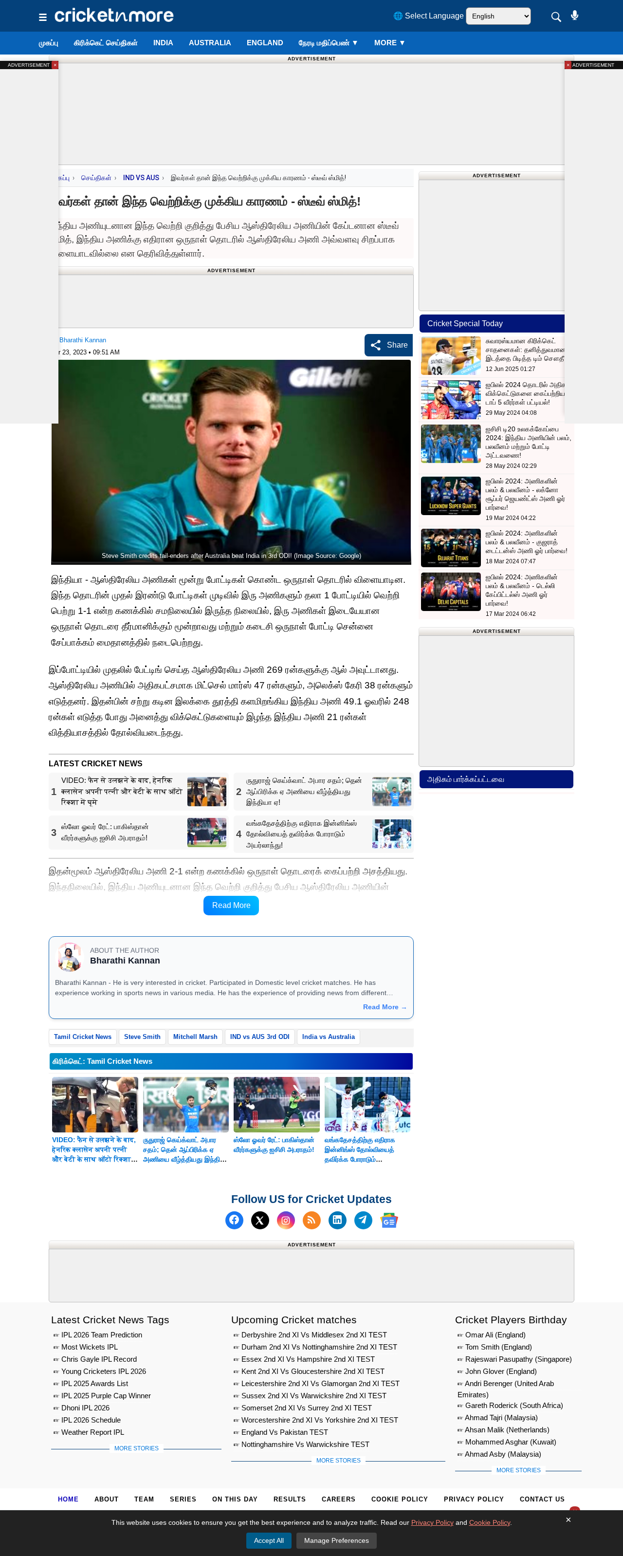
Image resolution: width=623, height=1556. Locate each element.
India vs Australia (328, 1036)
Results (290, 1499)
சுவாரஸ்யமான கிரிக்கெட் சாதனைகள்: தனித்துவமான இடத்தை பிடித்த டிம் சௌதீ (526, 349)
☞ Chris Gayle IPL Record (95, 1359)
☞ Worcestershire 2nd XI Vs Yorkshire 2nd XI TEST (316, 1420)
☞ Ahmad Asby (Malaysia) (499, 1454)
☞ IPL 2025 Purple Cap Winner (102, 1395)
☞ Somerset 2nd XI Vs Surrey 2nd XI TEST (303, 1408)
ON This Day (235, 1499)
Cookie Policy (399, 1499)
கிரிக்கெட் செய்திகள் (106, 42)
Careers (339, 1499)
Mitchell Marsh (195, 1036)
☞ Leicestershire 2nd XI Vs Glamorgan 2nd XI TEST (317, 1383)
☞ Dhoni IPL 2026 (82, 1408)
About (106, 1499)
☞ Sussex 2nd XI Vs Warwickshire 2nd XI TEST (310, 1395)
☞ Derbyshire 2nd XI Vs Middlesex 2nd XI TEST (310, 1335)
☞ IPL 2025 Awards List (91, 1383)
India (163, 42)
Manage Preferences (336, 1540)
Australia (210, 42)
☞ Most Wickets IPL (86, 1347)
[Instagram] (286, 1220)
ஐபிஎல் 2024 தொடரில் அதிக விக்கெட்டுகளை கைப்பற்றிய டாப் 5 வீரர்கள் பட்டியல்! (526, 393)
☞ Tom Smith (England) (495, 1347)
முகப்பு (48, 42)
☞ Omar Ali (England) (492, 1335)
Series (183, 1499)
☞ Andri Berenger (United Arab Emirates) (506, 1384)
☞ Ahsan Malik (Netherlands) (504, 1430)
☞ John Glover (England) (497, 1371)
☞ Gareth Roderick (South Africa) (510, 1405)
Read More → (385, 1007)
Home (68, 1499)
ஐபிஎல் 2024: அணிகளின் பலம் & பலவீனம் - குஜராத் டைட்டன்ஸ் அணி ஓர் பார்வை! (527, 542)
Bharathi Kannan (82, 340)
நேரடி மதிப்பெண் (329, 42)
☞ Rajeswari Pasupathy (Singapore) (515, 1359)
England (265, 42)
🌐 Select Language (428, 16)
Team (144, 1499)
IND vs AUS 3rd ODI (260, 1036)
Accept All (269, 1540)
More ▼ (390, 42)
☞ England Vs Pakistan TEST (281, 1432)
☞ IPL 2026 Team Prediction (98, 1335)
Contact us (542, 1499)
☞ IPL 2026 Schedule (87, 1420)
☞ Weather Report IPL (89, 1432)
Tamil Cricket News (82, 1036)
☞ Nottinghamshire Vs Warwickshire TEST (301, 1444)
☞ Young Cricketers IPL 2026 (100, 1371)
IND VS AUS (141, 178)
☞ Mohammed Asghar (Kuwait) (507, 1442)
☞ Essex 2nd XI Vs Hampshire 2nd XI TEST (304, 1359)
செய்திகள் (96, 178)
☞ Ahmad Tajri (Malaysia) (498, 1417)
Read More (231, 905)
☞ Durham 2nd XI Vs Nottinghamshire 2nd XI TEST (315, 1347)
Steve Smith (142, 1036)
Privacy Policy (474, 1499)
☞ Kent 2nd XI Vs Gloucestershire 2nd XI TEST (309, 1371)
